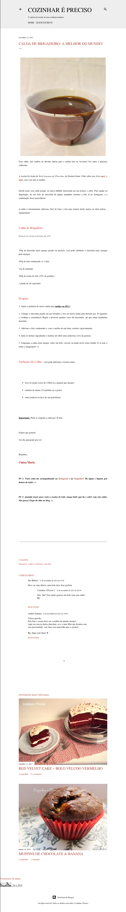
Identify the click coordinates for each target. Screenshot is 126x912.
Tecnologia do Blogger (65, 897)
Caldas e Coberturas (35, 564)
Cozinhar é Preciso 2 (46, 590)
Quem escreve (44, 22)
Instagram (63, 478)
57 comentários (36, 774)
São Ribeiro (33, 580)
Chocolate (47, 564)
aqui (103, 176)
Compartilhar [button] (23, 559)
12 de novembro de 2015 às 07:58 (51, 580)
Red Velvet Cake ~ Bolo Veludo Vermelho (61, 768)
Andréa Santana (35, 613)
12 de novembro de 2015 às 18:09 (55, 613)
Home (31, 22)
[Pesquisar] (105, 9)
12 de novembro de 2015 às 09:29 (68, 590)
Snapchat (78, 478)
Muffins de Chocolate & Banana (51, 853)
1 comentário (35, 859)
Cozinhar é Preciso (60, 10)
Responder (33, 607)
